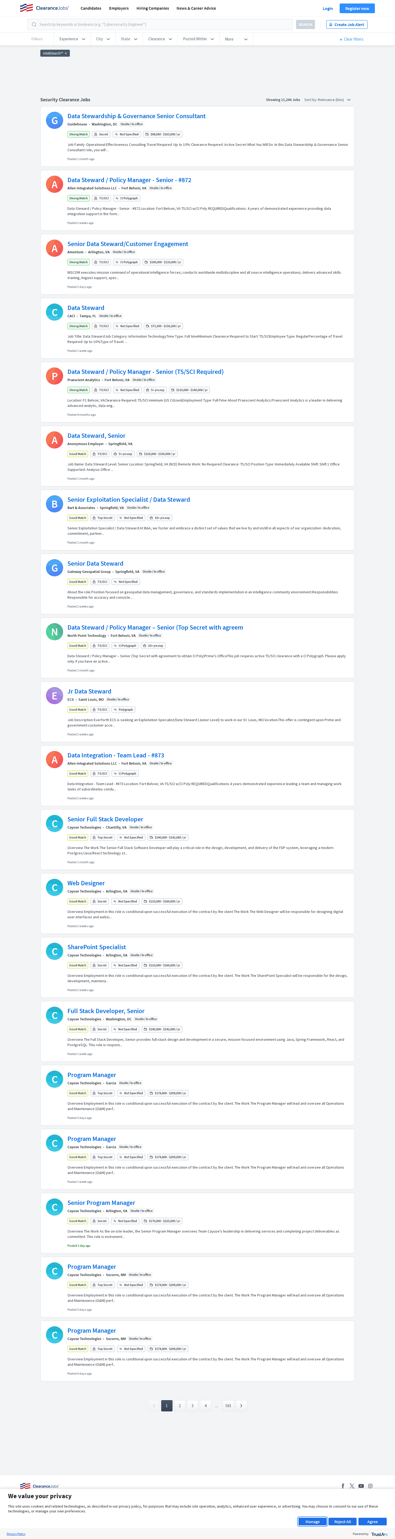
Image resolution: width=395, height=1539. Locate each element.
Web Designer (86, 883)
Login (328, 8)
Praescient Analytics (83, 379)
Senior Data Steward (95, 563)
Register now (357, 8)
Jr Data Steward (89, 691)
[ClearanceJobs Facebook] (343, 1486)
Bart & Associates (81, 507)
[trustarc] (379, 1533)
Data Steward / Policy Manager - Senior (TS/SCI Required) (145, 371)
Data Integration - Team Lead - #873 (115, 755)
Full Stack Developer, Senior (106, 1011)
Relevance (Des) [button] (331, 100)
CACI (71, 315)
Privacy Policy (16, 1534)
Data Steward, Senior (96, 435)
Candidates (91, 8)
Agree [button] (372, 1521)
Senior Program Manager (101, 1202)
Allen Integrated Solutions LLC (92, 188)
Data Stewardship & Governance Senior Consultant (136, 116)
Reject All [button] (342, 1521)
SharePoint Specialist (96, 947)
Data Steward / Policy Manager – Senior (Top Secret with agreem (155, 627)
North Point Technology (86, 635)
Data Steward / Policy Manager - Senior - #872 (129, 180)
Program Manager (91, 1075)
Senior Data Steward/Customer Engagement (127, 244)
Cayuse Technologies (84, 827)
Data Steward (86, 308)
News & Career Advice (196, 8)
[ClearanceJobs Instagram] (370, 1486)
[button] (72, 38)
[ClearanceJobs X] (352, 1486)
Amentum (75, 252)
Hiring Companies (153, 8)
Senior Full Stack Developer (105, 819)
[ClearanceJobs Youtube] (361, 1486)
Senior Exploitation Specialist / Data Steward (128, 499)
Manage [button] (313, 1521)
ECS (70, 699)
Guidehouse (77, 124)
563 (228, 1405)
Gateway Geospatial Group (89, 571)
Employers (119, 8)
